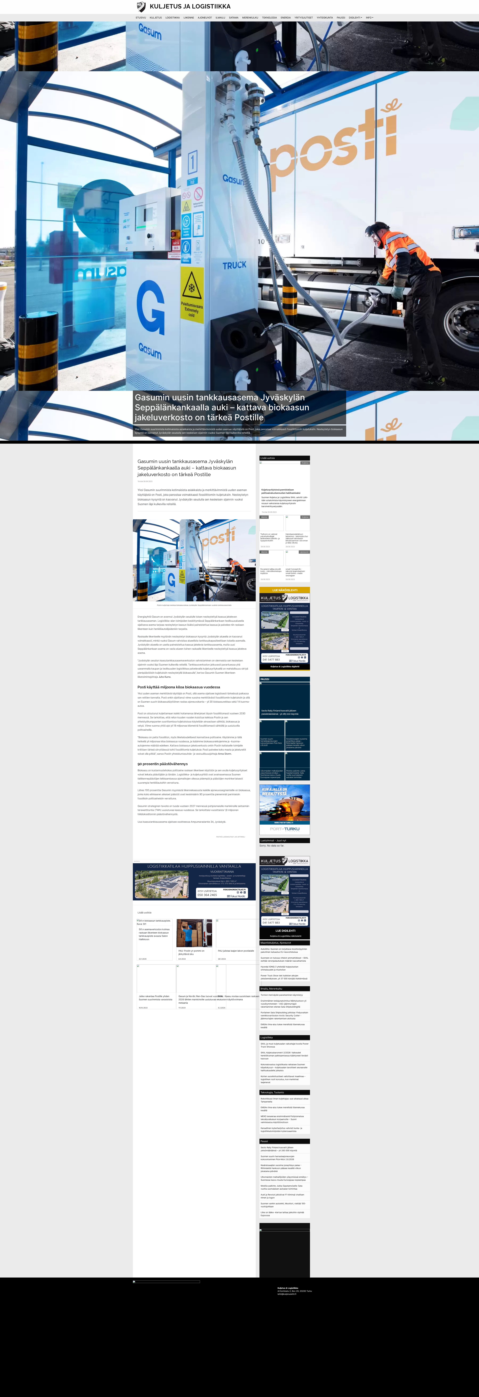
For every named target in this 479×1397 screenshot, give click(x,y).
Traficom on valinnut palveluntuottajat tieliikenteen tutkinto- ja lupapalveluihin (270, 537)
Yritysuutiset (304, 17)
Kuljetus (156, 17)
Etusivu (141, 17)
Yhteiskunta (325, 17)
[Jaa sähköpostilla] (244, 844)
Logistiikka (173, 17)
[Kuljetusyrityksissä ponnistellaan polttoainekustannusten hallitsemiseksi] (284, 473)
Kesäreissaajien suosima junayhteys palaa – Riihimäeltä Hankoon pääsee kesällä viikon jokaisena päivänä (296, 743)
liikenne (189, 17)
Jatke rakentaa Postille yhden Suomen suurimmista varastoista (155, 998)
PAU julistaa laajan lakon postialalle (236, 950)
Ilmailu (220, 17)
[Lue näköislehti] (284, 628)
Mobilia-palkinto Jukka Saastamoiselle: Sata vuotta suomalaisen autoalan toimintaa (295, 774)
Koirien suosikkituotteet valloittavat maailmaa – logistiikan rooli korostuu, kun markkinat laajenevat (283, 1079)
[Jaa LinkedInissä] (235, 844)
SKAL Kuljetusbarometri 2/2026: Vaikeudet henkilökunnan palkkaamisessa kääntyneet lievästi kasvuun (284, 1055)
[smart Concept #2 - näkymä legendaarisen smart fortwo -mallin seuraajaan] (298, 558)
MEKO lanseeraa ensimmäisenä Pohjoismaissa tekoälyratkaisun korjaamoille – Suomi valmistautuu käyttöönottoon (282, 1119)
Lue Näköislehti (285, 590)
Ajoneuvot (205, 17)
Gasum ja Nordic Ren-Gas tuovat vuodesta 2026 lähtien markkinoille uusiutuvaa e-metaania (201, 999)
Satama (234, 17)
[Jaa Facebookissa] (226, 844)
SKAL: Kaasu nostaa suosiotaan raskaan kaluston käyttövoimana (238, 998)
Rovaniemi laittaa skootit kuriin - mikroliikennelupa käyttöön (270, 571)
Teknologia (269, 17)
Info (368, 17)
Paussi (341, 17)
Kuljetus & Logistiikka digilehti (285, 666)
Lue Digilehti (285, 930)
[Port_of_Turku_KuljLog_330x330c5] (284, 811)
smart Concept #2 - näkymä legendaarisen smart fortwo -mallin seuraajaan (295, 572)
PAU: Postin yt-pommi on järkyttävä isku (191, 952)
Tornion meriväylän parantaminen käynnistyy (282, 995)
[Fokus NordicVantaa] (194, 883)
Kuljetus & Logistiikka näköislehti (285, 936)
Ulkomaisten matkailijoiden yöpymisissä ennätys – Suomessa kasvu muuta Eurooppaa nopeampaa (271, 774)
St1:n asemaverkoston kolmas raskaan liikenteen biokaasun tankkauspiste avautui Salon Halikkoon (154, 934)
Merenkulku (250, 17)
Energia (286, 17)
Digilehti (354, 17)
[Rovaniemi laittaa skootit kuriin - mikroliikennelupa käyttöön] (271, 558)
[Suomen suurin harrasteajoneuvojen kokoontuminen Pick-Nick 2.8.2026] (272, 727)
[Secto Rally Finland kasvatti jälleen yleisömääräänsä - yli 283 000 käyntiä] (284, 694)
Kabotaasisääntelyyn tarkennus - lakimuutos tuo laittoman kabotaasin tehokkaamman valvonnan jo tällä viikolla (297, 538)
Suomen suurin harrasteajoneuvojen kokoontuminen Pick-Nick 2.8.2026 (271, 742)
